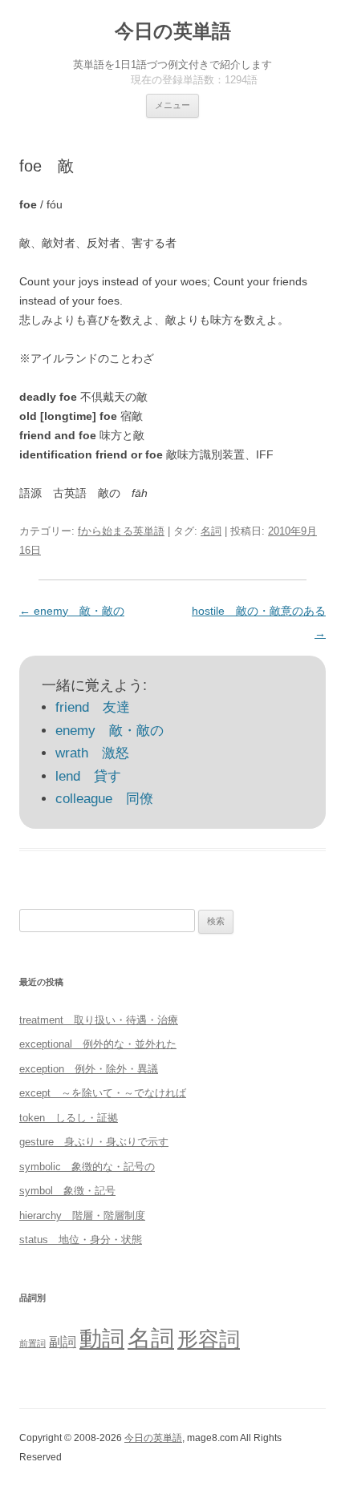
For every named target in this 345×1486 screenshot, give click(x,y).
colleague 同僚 (104, 798)
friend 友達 (92, 707)
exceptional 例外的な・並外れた (98, 1044)
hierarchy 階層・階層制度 (82, 1215)
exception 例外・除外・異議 (88, 1069)
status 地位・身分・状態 (80, 1240)
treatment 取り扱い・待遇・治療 (98, 1020)
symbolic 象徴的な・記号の (87, 1167)
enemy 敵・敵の (71, 610)
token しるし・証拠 (68, 1118)
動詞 (101, 1338)
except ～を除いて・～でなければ (102, 1093)
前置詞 (32, 1343)
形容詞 (208, 1339)
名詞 (211, 531)
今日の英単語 (173, 31)
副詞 (62, 1342)
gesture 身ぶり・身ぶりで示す (93, 1142)
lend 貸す (88, 776)
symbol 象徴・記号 (67, 1191)
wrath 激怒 (92, 753)
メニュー (172, 105)
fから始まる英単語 (121, 531)
